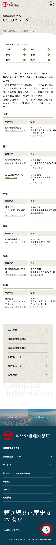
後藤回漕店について (12, 456)
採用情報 (7, 497)
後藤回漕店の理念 (11, 448)
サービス (7, 464)
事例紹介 (7, 481)
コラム (6, 489)
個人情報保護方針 (11, 529)
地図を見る (35, 135)
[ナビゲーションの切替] (51, 4)
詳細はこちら (11, 177)
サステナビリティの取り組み (16, 473)
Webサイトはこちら (14, 130)
